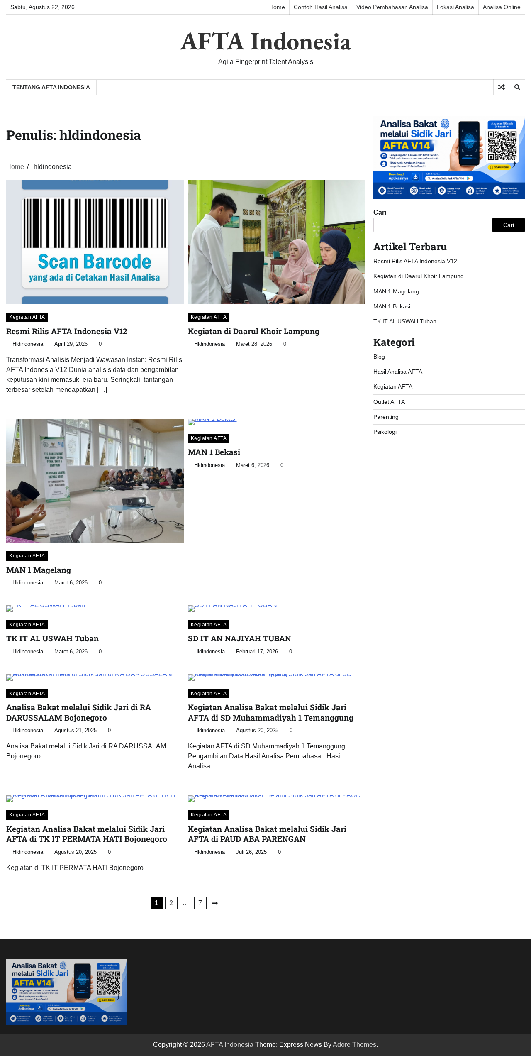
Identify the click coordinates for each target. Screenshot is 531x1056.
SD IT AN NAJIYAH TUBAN (239, 638)
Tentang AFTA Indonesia (51, 87)
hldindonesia (27, 344)
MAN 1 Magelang (38, 570)
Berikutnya (215, 903)
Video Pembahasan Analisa (392, 7)
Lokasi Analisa (455, 7)
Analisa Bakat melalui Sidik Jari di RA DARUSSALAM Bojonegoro (78, 712)
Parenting (386, 416)
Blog (379, 356)
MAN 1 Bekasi (214, 452)
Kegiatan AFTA (27, 317)
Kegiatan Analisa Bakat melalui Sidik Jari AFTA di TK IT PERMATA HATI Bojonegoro (86, 834)
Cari (379, 212)
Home (277, 7)
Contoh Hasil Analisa (321, 7)
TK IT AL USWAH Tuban (52, 638)
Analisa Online (502, 7)
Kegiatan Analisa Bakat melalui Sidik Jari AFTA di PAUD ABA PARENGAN (267, 834)
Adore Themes (354, 1044)
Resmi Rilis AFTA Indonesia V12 (66, 331)
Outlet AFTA (389, 401)
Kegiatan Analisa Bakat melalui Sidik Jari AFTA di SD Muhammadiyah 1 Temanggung (270, 712)
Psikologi (385, 431)
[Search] (517, 87)
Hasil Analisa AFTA (397, 371)
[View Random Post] (501, 87)
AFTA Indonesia (265, 40)
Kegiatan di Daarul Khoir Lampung (253, 331)
